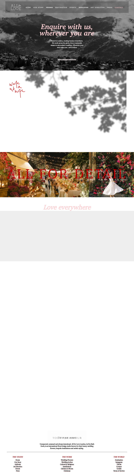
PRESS (109, 7)
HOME (28, 7)
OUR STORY (38, 7)
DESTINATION (61, 7)
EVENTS (73, 7)
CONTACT (119, 7)
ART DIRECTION (98, 7)
